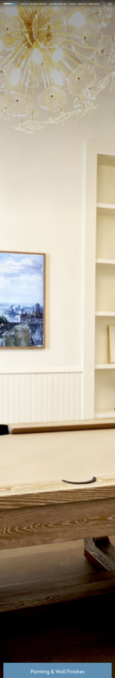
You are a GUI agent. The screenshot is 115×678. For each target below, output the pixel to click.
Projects (72, 4)
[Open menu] (110, 4)
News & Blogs (94, 4)
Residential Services (38, 4)
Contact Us (82, 4)
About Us (24, 4)
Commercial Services (57, 4)
